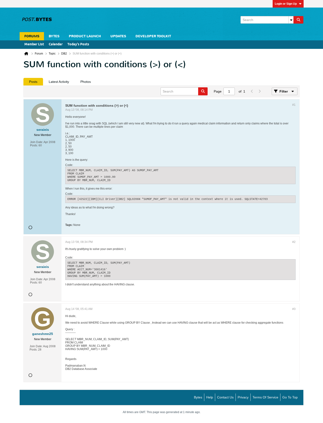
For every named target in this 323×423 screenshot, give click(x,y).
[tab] (33, 81)
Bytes (198, 397)
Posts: (34, 145)
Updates (118, 36)
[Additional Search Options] (291, 20)
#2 (294, 242)
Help (209, 397)
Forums (31, 36)
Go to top (290, 397)
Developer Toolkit (153, 36)
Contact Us (225, 397)
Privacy (243, 397)
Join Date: (36, 142)
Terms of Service (265, 397)
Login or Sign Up (286, 3)
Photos (85, 82)
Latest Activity (59, 82)
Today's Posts (78, 44)
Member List (34, 44)
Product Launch (85, 36)
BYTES (54, 36)
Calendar (56, 44)
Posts (33, 82)
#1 (294, 104)
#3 (294, 309)
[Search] (298, 20)
